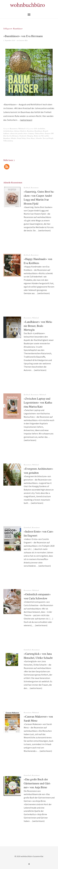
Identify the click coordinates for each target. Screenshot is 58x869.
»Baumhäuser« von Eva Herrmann (23, 36)
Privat (28, 138)
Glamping (30, 136)
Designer (47, 133)
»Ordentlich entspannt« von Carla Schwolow (37, 596)
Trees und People (48, 138)
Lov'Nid (41, 136)
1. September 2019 (9, 40)
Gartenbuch (27, 527)
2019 (35, 128)
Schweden (39, 138)
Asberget (17, 131)
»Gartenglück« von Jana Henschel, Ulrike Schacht (38, 655)
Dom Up (6, 136)
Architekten (41, 128)
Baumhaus (30, 131)
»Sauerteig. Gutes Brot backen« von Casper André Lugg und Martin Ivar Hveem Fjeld (39, 197)
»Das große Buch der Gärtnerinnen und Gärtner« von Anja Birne (37, 783)
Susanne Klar (23, 40)
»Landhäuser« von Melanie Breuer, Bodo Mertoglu (38, 326)
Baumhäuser (38, 131)
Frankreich (22, 136)
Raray (33, 138)
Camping (31, 133)
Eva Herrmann (14, 136)
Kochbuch (27, 188)
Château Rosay (39, 133)
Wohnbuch (21, 128)
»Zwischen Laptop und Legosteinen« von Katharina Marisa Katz (38, 402)
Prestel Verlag (21, 138)
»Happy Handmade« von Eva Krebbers (38, 261)
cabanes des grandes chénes (18, 133)
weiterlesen (26, 120)
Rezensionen (14, 128)
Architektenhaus (8, 131)
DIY (52, 133)
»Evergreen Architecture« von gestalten (38, 470)
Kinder (36, 136)
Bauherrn (23, 131)
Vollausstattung (8, 141)
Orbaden (13, 138)
